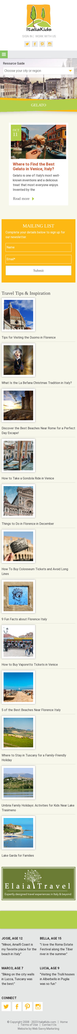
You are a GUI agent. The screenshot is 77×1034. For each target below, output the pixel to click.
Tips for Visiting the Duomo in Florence (29, 337)
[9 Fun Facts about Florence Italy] (18, 597)
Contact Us (49, 1024)
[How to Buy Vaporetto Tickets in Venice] (18, 642)
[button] (4, 54)
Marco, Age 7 (12, 968)
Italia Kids (38, 18)
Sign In (27, 36)
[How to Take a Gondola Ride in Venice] (18, 456)
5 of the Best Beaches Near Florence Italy (31, 710)
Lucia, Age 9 (49, 968)
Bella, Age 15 (50, 938)
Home (64, 1022)
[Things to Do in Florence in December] (18, 501)
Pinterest (42, 44)
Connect (9, 998)
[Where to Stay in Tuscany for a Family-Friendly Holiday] (18, 733)
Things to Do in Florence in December (28, 524)
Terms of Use (29, 1024)
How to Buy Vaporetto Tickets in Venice (30, 664)
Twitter (27, 44)
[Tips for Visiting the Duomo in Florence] (18, 315)
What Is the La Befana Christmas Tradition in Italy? (37, 383)
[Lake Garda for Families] (18, 833)
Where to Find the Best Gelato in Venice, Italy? (33, 166)
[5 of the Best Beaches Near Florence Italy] (18, 687)
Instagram (50, 44)
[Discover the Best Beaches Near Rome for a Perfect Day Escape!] (18, 406)
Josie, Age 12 (12, 938)
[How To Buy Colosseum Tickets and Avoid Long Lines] (18, 547)
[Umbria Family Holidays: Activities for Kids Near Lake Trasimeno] (18, 783)
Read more (21, 199)
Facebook (35, 44)
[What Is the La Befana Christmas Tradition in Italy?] (18, 360)
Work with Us (45, 36)
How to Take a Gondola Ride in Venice (28, 478)
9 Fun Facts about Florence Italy (24, 619)
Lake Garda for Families (18, 855)
